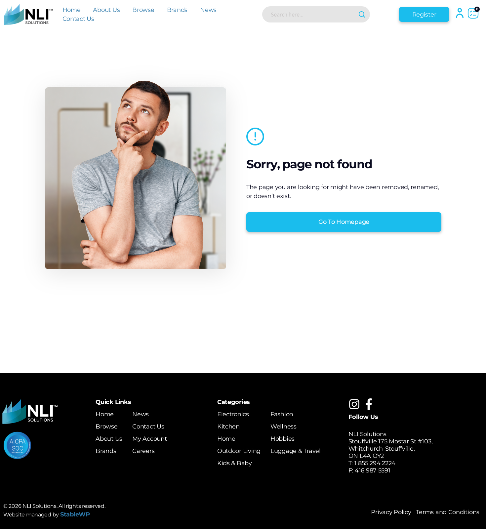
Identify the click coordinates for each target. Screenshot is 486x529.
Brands (177, 10)
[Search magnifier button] (362, 14)
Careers (143, 451)
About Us (106, 10)
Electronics (233, 414)
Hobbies (282, 438)
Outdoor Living (239, 451)
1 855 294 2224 (374, 463)
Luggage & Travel (295, 451)
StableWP (75, 514)
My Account (149, 438)
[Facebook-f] (369, 404)
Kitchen (228, 426)
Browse (143, 10)
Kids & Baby (234, 463)
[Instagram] (354, 404)
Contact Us (78, 18)
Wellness (283, 426)
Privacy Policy (391, 512)
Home (71, 10)
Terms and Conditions (447, 512)
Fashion (281, 414)
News (208, 10)
